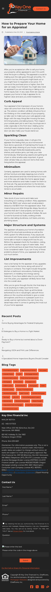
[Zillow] (47, 587)
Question (6, 535)
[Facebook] (32, 587)
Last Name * (7, 496)
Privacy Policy (8, 472)
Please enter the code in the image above (19, 550)
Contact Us (41, 9)
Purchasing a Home (33, 32)
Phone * (5, 514)
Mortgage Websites (19, 580)
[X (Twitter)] (37, 587)
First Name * (7, 487)
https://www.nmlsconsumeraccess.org (31, 470)
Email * (5, 505)
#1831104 (10, 470)
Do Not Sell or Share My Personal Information (21, 568)
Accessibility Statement (25, 472)
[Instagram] (43, 587)
